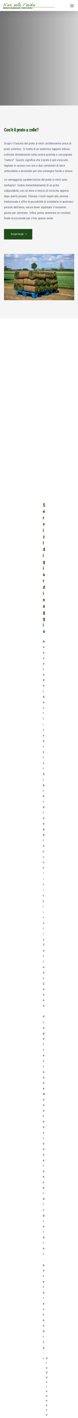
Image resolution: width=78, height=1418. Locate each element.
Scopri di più (17, 234)
